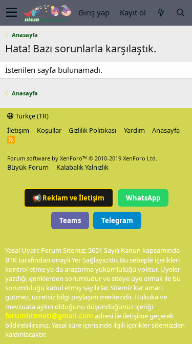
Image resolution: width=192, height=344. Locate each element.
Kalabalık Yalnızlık (82, 167)
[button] (11, 13)
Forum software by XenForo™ (82, 158)
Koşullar (49, 130)
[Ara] (180, 12)
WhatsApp (143, 198)
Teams (70, 220)
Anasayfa (166, 130)
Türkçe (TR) (31, 115)
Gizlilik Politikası (92, 130)
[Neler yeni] (160, 12)
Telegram (117, 220)
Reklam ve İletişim (68, 198)
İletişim (18, 130)
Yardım (134, 130)
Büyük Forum (28, 167)
